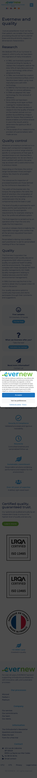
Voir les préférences (18, 401)
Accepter (18, 395)
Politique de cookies (15, 404)
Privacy (24, 404)
